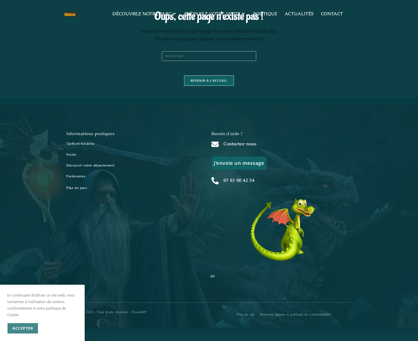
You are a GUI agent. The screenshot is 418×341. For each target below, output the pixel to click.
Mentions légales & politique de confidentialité (295, 314)
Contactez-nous (240, 143)
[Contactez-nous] (215, 144)
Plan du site (246, 314)
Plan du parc (76, 188)
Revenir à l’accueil (209, 80)
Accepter (22, 328)
